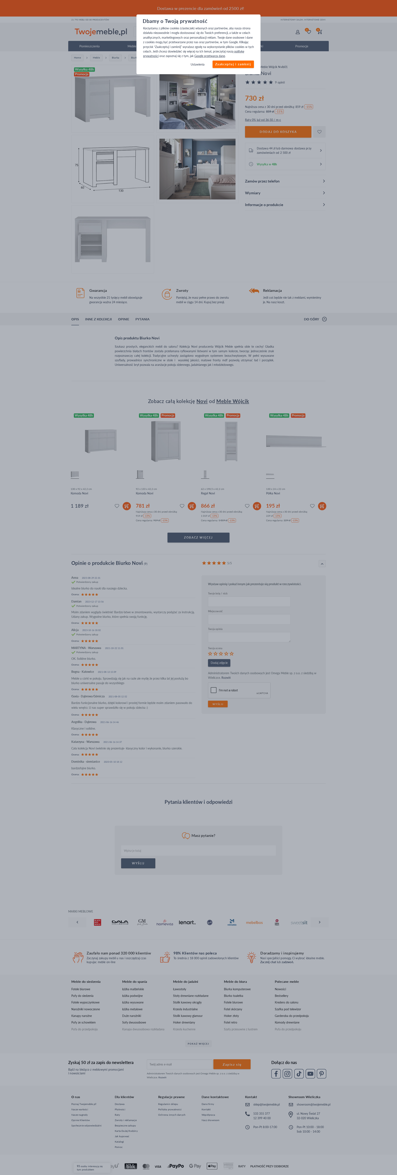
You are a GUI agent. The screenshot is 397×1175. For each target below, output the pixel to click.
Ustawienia (197, 64)
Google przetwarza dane (209, 56)
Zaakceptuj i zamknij (233, 64)
